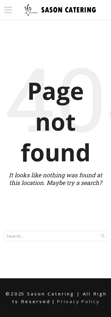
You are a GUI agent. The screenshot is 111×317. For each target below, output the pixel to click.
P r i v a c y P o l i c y (78, 301)
